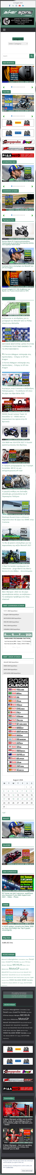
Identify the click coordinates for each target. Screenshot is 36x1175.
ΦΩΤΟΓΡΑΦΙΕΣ (28, 983)
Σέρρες (22, 983)
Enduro (3, 962)
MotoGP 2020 (20, 972)
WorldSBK (18, 980)
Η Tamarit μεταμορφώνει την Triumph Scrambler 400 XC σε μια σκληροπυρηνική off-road (17, 468)
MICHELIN (17, 964)
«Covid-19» (5, 983)
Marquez (9, 965)
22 (27, 799)
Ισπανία (10, 983)
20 (18, 799)
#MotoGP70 (5, 959)
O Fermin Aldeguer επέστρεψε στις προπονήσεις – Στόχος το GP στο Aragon (16, 365)
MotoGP (14, 968)
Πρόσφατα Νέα (8, 299)
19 (13, 799)
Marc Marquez (10, 1015)
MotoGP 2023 (5, 977)
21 (22, 799)
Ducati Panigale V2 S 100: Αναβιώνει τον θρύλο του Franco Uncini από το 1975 (16, 290)
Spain (32, 977)
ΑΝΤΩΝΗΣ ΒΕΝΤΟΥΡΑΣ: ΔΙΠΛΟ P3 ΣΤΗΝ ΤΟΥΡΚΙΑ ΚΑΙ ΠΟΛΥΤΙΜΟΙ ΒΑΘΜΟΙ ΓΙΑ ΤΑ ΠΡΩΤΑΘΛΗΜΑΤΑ (18, 346)
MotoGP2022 (12, 975)
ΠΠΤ (19, 983)
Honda (16, 962)
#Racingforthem (13, 959)
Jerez (23, 962)
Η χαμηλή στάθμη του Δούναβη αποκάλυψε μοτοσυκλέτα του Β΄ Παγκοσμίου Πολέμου (14, 493)
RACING (22, 977)
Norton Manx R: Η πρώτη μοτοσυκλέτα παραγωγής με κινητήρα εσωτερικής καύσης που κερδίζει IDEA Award (18, 243)
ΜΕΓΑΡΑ (15, 983)
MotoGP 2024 (12, 977)
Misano (24, 965)
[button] (17, 611)
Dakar (27, 959)
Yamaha (29, 980)
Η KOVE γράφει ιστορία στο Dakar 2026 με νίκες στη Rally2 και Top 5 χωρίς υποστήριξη (18, 928)
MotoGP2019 (6, 972)
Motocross (5, 969)
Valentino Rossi (5, 980)
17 (4, 799)
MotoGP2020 (13, 972)
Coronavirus (21, 959)
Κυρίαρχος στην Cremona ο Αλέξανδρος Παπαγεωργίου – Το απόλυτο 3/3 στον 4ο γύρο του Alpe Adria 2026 (18, 390)
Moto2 (28, 965)
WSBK (24, 980)
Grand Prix (9, 962)
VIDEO (11, 980)
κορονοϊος (4, 985)
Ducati (31, 959)
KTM (26, 962)
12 (13, 795)
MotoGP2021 (5, 975)
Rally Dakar (27, 977)
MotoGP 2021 (28, 972)
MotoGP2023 (26, 975)
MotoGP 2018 (24, 969)
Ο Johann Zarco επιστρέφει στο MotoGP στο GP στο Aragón (17, 267)
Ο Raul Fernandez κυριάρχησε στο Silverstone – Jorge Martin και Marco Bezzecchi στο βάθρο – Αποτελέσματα (17, 568)
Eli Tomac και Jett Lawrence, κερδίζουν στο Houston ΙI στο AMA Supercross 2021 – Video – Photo (17, 895)
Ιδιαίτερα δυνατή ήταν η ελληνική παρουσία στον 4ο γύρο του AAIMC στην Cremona (18, 519)
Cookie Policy (9, 1167)
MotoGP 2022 (19, 975)
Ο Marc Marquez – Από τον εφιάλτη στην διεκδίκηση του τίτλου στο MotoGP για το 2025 (17, 1147)
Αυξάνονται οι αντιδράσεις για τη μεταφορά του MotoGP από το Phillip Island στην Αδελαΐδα (17, 320)
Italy (20, 962)
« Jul (3, 812)
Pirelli (18, 977)
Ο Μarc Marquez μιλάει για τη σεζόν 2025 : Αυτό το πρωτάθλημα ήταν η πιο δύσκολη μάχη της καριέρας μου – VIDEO (17, 1122)
